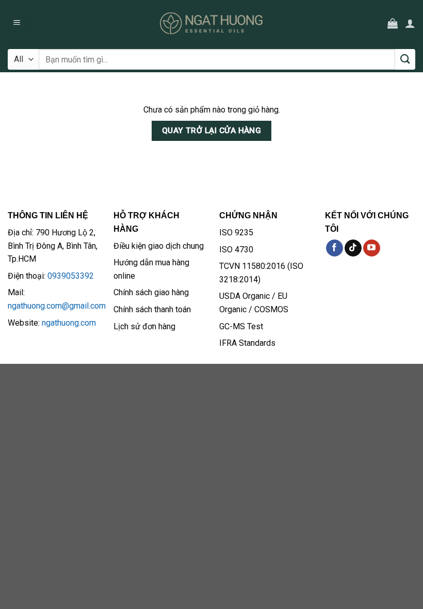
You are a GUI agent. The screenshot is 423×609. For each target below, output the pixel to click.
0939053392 (70, 276)
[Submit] (405, 59)
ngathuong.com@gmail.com (57, 306)
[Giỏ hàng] (392, 23)
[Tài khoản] (410, 23)
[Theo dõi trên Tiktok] (353, 248)
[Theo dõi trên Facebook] (334, 248)
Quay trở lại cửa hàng (212, 130)
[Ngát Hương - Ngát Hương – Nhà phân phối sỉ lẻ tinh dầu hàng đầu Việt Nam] (211, 23)
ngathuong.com (69, 323)
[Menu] (17, 23)
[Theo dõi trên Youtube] (371, 248)
